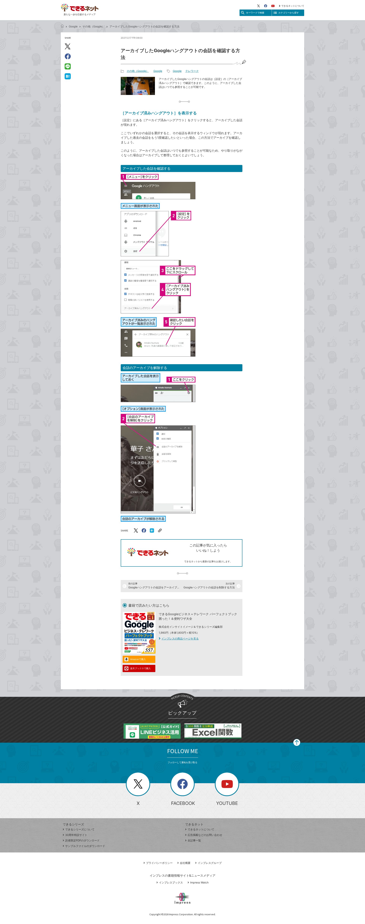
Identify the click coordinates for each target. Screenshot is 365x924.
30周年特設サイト (76, 834)
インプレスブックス (171, 882)
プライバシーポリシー (159, 862)
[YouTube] (273, 6)
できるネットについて (292, 5)
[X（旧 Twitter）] (258, 6)
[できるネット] (62, 26)
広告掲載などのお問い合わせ (205, 834)
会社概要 (185, 862)
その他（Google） (94, 26)
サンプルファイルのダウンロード (85, 846)
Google (73, 26)
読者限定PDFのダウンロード (82, 840)
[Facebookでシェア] (68, 56)
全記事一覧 (194, 840)
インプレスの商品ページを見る (180, 638)
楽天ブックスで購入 (140, 668)
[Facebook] (265, 6)
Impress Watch (199, 882)
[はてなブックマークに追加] (68, 76)
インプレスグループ (210, 862)
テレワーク (192, 70)
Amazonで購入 (138, 659)
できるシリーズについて (79, 829)
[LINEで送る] (68, 66)
